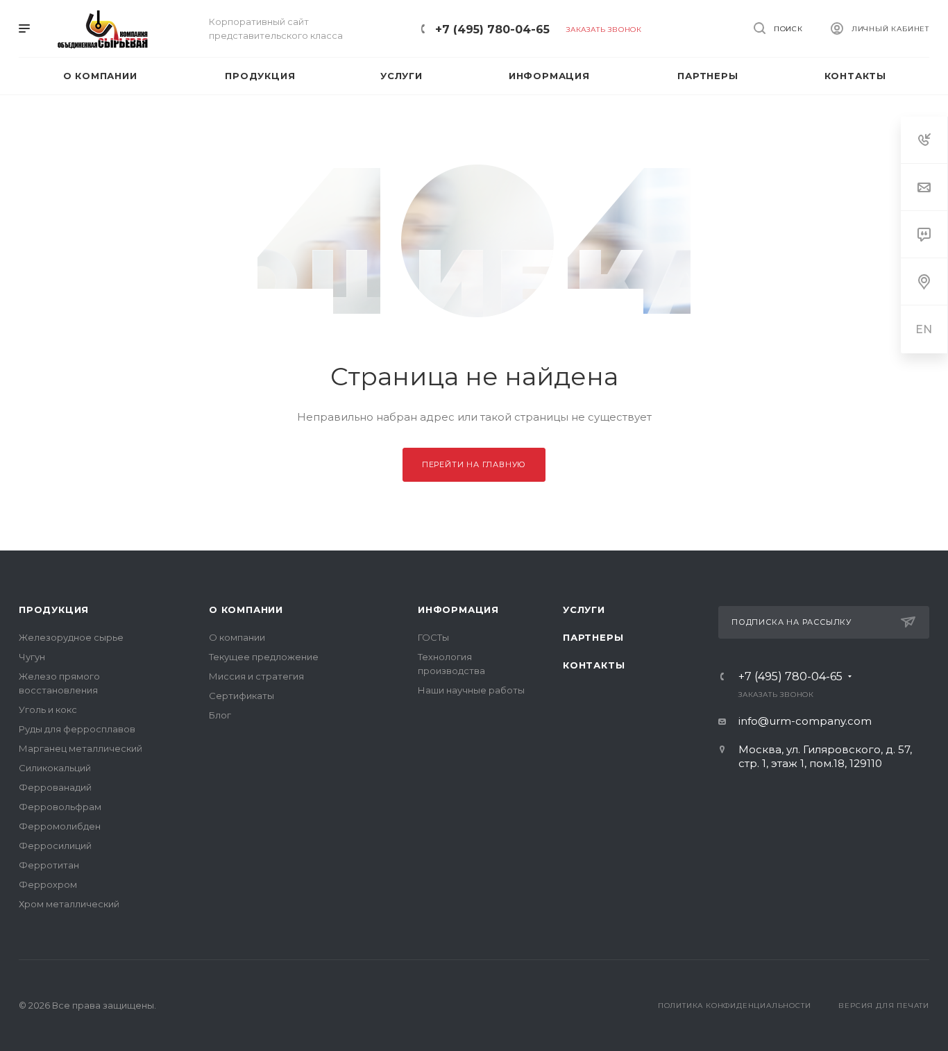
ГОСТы (433, 637)
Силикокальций (55, 767)
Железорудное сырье (71, 637)
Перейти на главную (474, 464)
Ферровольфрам (60, 806)
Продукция (54, 609)
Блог (220, 715)
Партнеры (593, 637)
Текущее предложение (264, 656)
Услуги (584, 609)
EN (924, 329)
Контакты (594, 665)
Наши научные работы (471, 690)
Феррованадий (55, 787)
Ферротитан (49, 865)
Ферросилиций (55, 845)
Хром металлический (69, 903)
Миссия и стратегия (256, 676)
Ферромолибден (60, 826)
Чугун (32, 656)
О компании (246, 609)
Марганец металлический (80, 748)
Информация (458, 609)
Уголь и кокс (48, 709)
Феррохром (48, 884)
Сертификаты (241, 695)
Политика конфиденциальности (734, 1005)
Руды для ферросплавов (77, 728)
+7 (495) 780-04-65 (492, 29)
